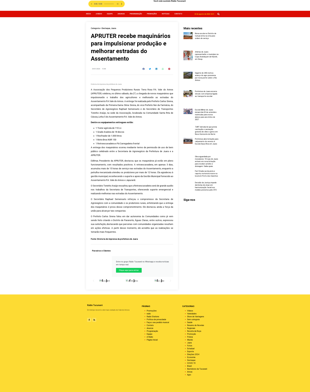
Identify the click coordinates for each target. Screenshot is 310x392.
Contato (178, 14)
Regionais (191, 328)
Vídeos (190, 311)
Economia (191, 357)
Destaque (106, 28)
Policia (190, 337)
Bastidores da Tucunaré (197, 369)
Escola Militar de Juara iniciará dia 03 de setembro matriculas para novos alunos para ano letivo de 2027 (206, 115)
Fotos (189, 345)
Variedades (192, 314)
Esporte (190, 351)
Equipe (110, 14)
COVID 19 (191, 363)
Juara (113, 28)
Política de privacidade (156, 319)
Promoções (152, 14)
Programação (136, 14)
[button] (219, 14)
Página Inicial (152, 340)
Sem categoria (193, 319)
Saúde (189, 322)
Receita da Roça (194, 331)
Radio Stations (153, 316)
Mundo (190, 340)
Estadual (190, 348)
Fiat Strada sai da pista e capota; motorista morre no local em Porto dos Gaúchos (206, 173)
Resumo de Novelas (195, 325)
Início (88, 14)
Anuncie (121, 14)
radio (149, 314)
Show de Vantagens (195, 316)
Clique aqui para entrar (129, 270)
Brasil (189, 366)
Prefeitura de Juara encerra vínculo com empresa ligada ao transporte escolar (206, 93)
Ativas (189, 372)
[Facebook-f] (89, 320)
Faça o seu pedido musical (158, 322)
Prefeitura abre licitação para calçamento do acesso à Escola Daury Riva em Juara (206, 141)
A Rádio (99, 14)
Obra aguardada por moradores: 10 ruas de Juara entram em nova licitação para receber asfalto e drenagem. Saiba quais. (206, 161)
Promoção (191, 334)
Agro (189, 375)
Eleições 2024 (193, 354)
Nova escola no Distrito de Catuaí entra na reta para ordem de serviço (205, 35)
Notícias (165, 14)
